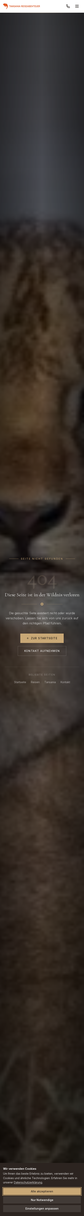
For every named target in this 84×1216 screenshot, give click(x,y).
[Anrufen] (67, 6)
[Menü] (77, 6)
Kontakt (65, 682)
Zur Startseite (44, 638)
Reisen (35, 682)
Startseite (20, 682)
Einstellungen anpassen (42, 1208)
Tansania (50, 682)
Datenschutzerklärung (28, 1182)
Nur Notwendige (42, 1200)
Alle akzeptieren (42, 1191)
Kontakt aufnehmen (42, 651)
